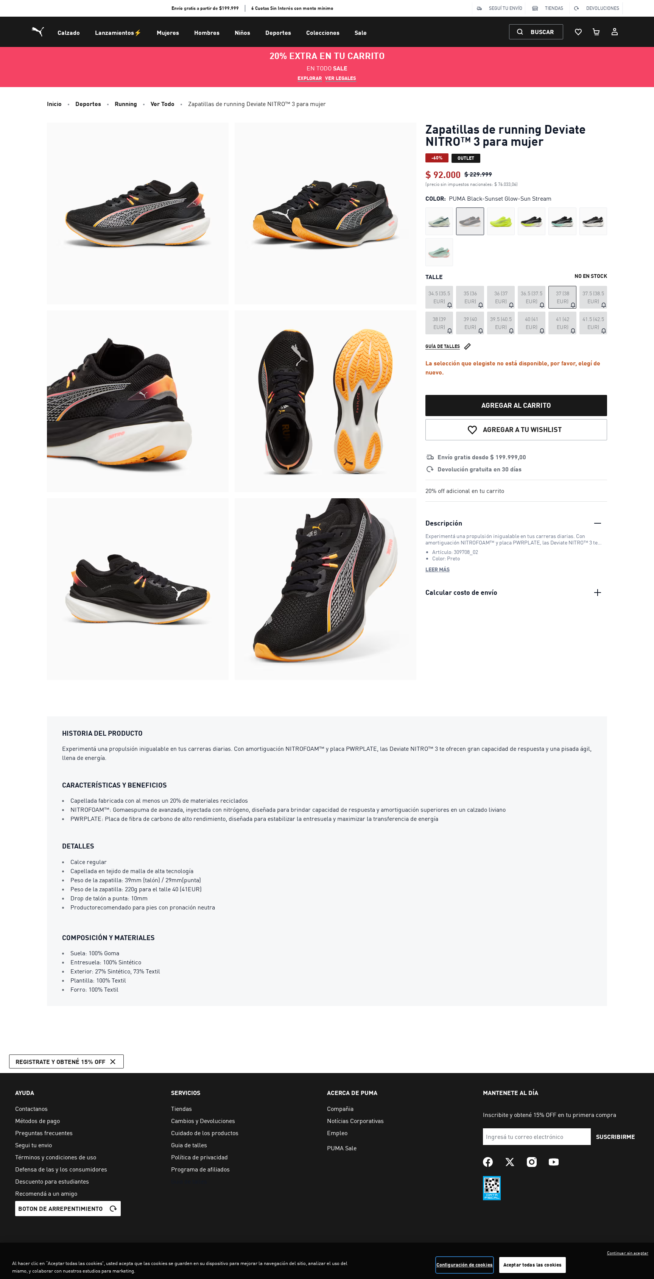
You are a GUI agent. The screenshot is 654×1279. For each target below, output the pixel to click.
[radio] (439, 221)
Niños (242, 32)
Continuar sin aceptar (627, 1253)
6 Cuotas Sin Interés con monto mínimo (292, 8)
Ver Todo (162, 103)
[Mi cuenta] (614, 31)
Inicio (54, 103)
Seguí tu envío (505, 8)
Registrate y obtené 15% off (60, 1061)
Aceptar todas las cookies (532, 1265)
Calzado (69, 32)
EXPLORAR (309, 78)
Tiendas (554, 8)
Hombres (207, 32)
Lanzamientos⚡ (118, 32)
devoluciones (602, 8)
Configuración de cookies (464, 1265)
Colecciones (322, 32)
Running (126, 103)
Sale (361, 32)
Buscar (542, 31)
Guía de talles (442, 346)
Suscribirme (615, 1136)
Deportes (278, 32)
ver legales (340, 78)
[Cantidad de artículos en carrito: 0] (596, 31)
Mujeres (168, 32)
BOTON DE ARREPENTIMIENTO (60, 1208)
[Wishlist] (578, 31)
